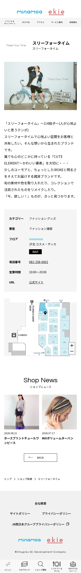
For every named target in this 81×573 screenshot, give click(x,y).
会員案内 (73, 22)
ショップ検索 (24, 479)
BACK (40, 457)
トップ (8, 479)
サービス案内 (57, 22)
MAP (35, 252)
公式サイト (36, 282)
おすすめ (26, 22)
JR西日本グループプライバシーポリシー (38, 524)
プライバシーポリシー (56, 513)
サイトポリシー (20, 513)
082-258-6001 (38, 262)
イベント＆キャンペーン (9, 22)
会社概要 (40, 503)
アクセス (40, 22)
